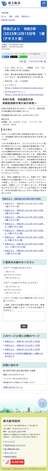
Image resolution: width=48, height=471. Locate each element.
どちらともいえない (14, 275)
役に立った (10, 271)
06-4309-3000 (14, 431)
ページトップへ (42, 403)
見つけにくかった (13, 293)
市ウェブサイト (10, 453)
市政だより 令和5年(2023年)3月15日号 (21, 199)
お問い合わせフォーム (13, 387)
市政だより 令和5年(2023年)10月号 (22, 349)
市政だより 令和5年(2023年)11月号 (22, 345)
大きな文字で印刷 (36, 61)
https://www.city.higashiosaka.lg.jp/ (24, 88)
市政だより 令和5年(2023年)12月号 (22, 341)
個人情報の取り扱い (12, 449)
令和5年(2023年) (8, 20)
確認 (24, 326)
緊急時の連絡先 (10, 456)
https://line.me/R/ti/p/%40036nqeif (24, 94)
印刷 (21, 61)
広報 (17, 16)
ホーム (3, 16)
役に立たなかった (13, 278)
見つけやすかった (13, 287)
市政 (11, 16)
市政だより (25, 16)
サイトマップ (9, 441)
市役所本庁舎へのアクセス (14, 445)
